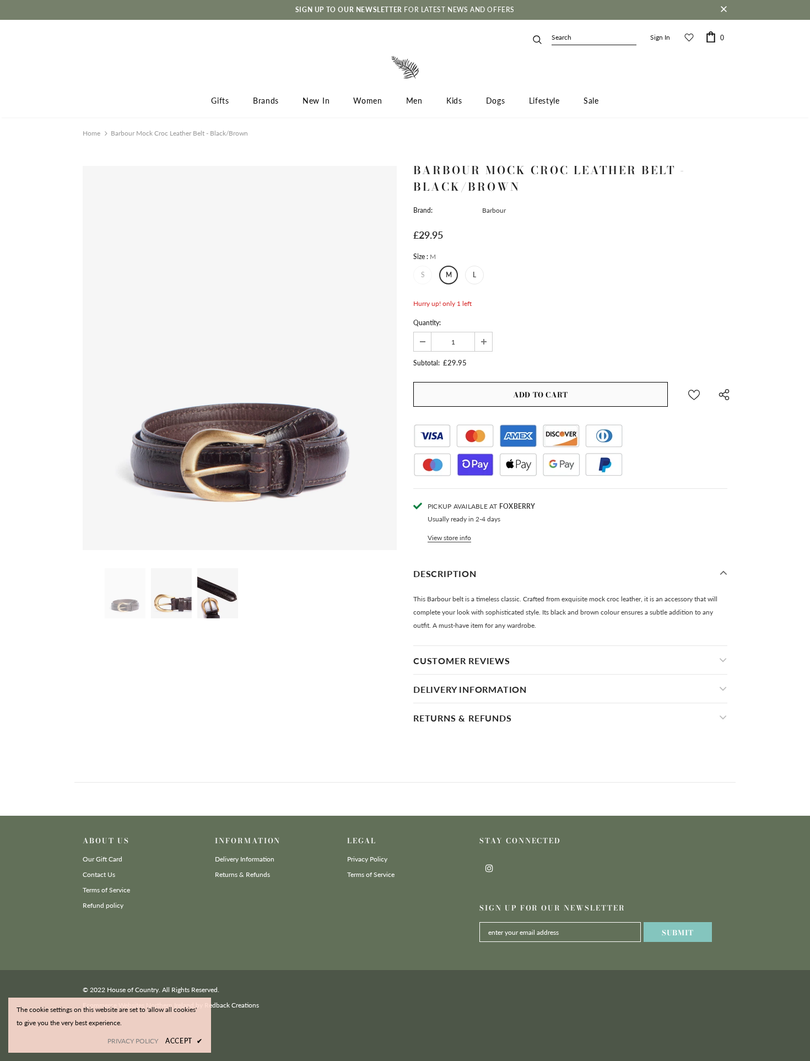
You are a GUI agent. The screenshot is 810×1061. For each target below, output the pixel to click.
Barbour (494, 210)
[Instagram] (489, 867)
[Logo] (405, 67)
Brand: (423, 210)
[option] (240, 358)
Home (91, 133)
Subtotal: (426, 363)
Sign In (660, 37)
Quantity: (427, 323)
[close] (723, 9)
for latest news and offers (405, 10)
